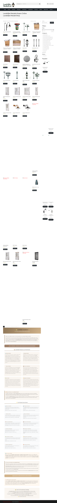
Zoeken (52, 22)
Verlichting (46, 9)
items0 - (51, 3)
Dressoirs (18, 9)
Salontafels (24, 9)
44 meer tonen (44, 52)
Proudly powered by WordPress (7, 501)
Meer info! (24, 51)
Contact (51, 9)
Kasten (9, 9)
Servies (41, 9)
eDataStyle (20, 501)
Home (5, 9)
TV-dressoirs (30, 9)
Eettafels (13, 9)
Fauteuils (36, 9)
